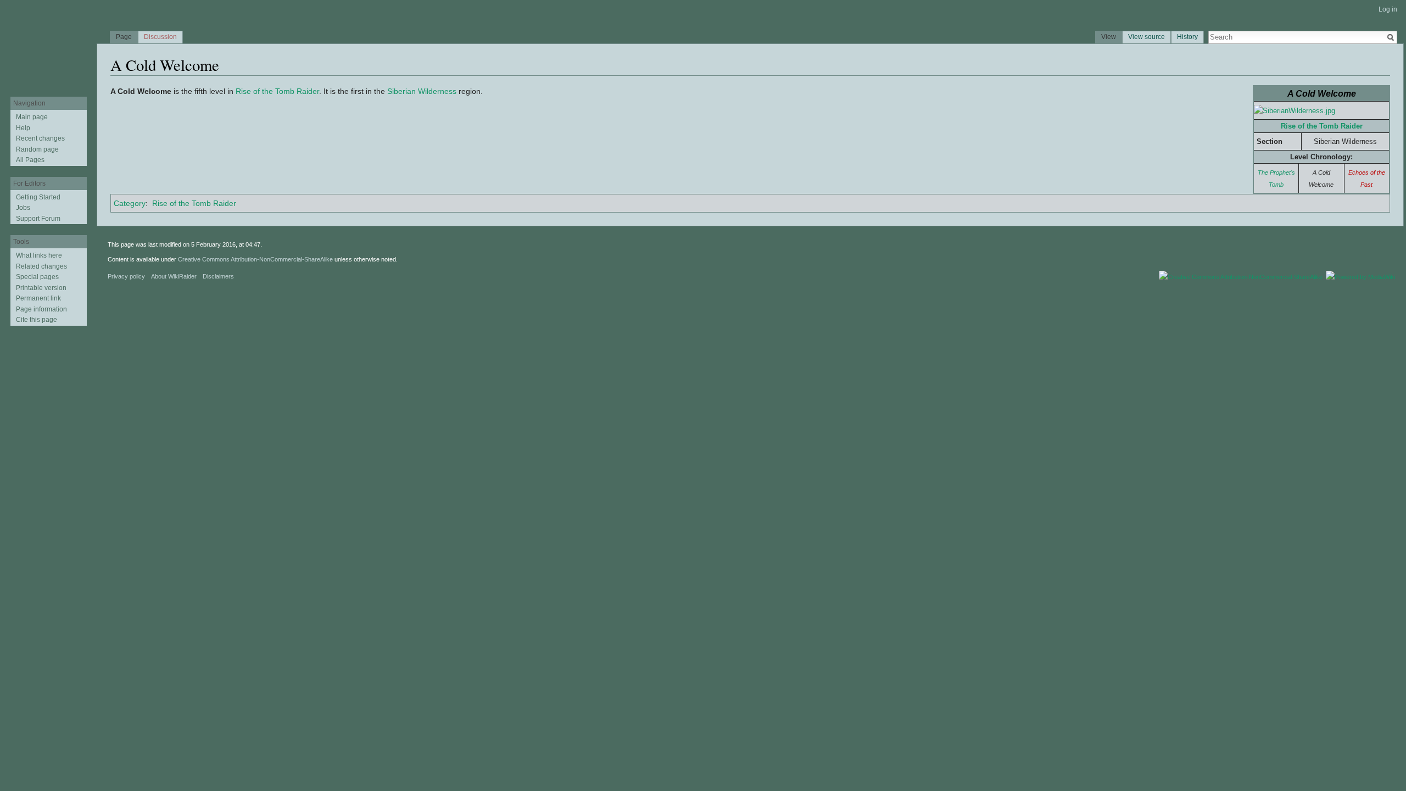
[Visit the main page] (48, 44)
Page (124, 37)
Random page (37, 149)
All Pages (30, 160)
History (1187, 37)
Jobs (23, 207)
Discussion (160, 37)
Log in (1388, 9)
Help (23, 128)
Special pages (37, 277)
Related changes (41, 266)
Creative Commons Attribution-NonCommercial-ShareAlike (255, 259)
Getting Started (38, 197)
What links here (39, 255)
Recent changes (40, 138)
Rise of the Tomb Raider (1322, 126)
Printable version (41, 288)
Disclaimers (218, 276)
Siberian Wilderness (421, 91)
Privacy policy (126, 276)
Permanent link (38, 298)
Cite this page (36, 320)
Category (130, 203)
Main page (32, 117)
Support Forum (38, 218)
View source (1146, 37)
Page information (41, 309)
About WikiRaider (174, 276)
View (1108, 37)
